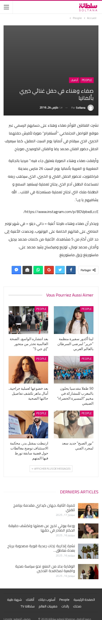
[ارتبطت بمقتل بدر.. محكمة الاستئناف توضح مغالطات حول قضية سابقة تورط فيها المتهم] (28, 424)
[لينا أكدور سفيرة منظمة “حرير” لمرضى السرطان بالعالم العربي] (73, 320)
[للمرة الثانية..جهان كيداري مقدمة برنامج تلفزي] (88, 510)
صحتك (77, 606)
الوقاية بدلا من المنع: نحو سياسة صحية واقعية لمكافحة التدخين (45, 568)
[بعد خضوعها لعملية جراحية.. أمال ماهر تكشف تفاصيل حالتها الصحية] (28, 370)
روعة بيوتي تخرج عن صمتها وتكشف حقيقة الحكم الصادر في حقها (41, 528)
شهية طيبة (14, 600)
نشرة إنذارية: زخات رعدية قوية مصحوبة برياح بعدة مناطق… (41, 548)
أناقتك (74, 80)
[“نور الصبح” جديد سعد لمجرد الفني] (73, 424)
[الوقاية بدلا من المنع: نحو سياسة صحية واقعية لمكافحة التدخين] (88, 571)
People (87, 80)
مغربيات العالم (48, 606)
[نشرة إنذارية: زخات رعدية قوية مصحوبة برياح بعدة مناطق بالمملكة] (88, 551)
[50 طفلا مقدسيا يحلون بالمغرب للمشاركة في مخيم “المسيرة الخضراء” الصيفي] (73, 370)
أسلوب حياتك (46, 600)
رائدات (65, 606)
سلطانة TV (28, 606)
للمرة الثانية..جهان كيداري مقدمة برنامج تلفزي (44, 507)
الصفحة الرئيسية (84, 600)
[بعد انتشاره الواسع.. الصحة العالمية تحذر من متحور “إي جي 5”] (28, 320)
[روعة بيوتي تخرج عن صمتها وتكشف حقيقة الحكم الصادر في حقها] (88, 531)
